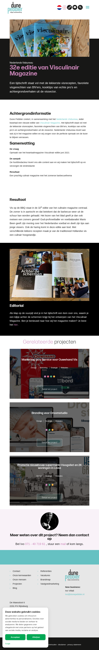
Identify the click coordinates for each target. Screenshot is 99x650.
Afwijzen (36, 637)
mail (63, 544)
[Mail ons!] (74, 7)
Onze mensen (19, 579)
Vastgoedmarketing (49, 584)
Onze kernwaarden (22, 575)
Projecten (17, 584)
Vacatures (45, 575)
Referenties (46, 571)
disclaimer (62, 645)
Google (7, 644)
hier (16, 324)
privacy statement (74, 645)
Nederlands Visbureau (67, 119)
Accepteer (15, 637)
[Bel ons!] (69, 7)
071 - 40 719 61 (35, 544)
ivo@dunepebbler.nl (74, 594)
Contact (16, 571)
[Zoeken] (80, 7)
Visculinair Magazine (50, 123)
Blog (15, 588)
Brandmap (45, 579)
